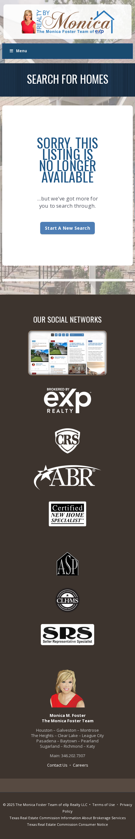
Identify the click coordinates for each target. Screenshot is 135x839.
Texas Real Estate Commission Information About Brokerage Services (67, 817)
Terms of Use (103, 804)
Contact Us (57, 765)
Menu (21, 50)
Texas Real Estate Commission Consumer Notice (67, 824)
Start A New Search (67, 228)
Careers (80, 765)
